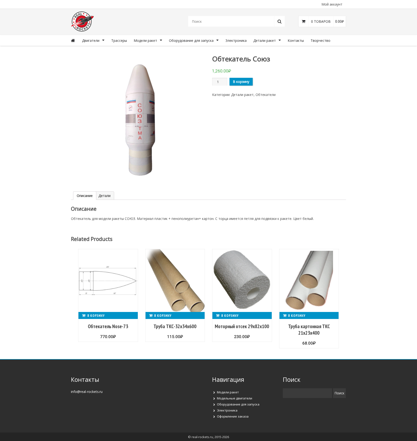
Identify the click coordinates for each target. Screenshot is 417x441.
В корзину (241, 81)
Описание (85, 195)
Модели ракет (145, 40)
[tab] (84, 195)
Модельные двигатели (234, 398)
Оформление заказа (233, 416)
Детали (104, 195)
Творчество (320, 40)
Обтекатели (266, 94)
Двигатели (90, 40)
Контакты (296, 40)
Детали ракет (264, 40)
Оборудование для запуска (191, 40)
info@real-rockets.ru (87, 391)
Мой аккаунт (331, 4)
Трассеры (119, 40)
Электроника (236, 40)
